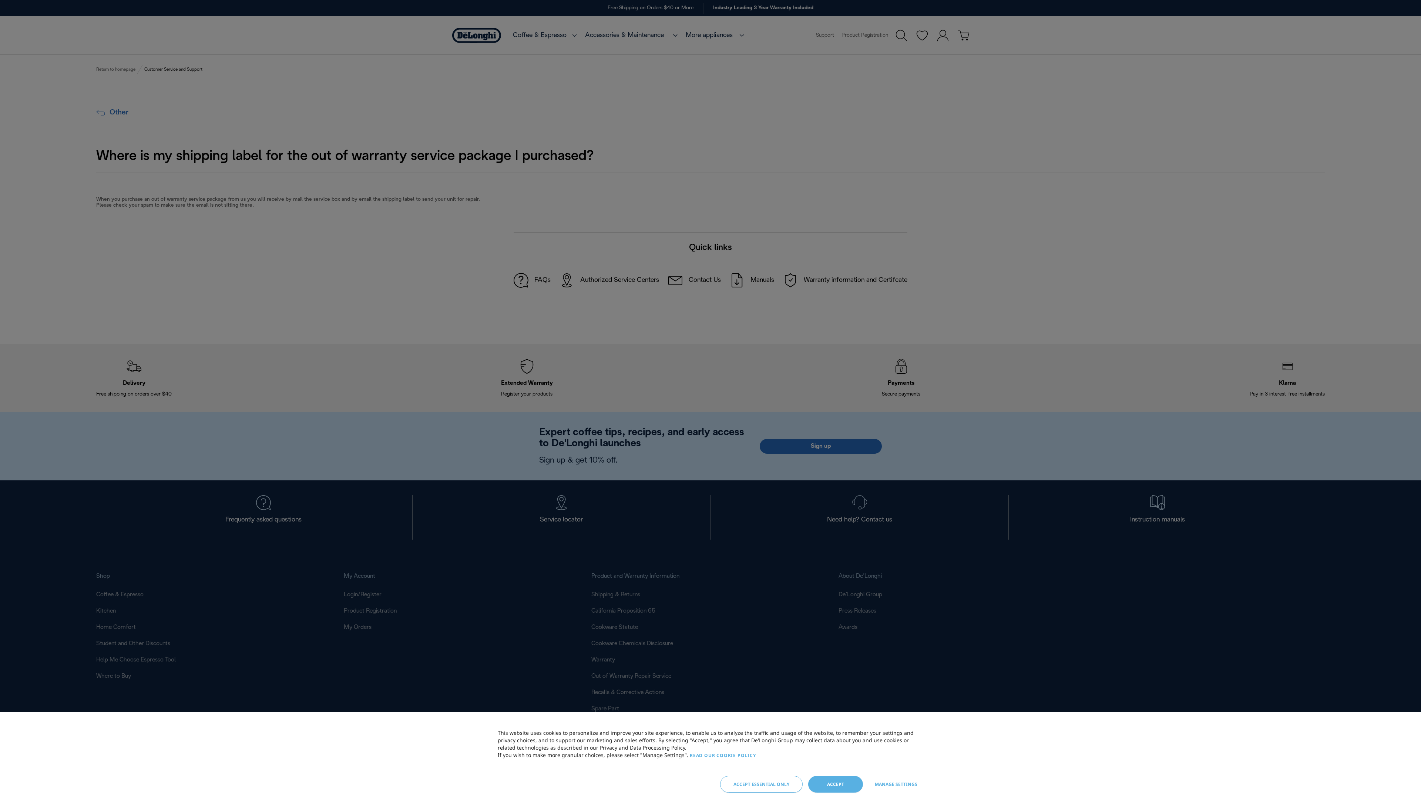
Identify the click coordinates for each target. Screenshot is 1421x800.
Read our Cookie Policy (723, 755)
